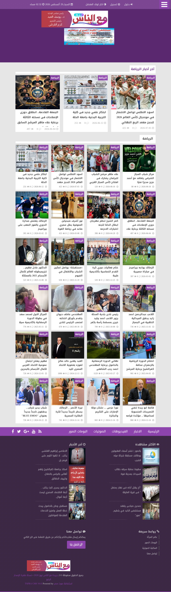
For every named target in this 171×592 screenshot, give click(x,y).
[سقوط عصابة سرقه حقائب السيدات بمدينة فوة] (151, 482)
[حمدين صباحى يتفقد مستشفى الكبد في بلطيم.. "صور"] (151, 519)
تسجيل (113, 4)
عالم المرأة (152, 537)
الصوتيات (100, 431)
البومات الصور (78, 431)
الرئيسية (153, 431)
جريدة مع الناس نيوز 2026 (46, 575)
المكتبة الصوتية (149, 548)
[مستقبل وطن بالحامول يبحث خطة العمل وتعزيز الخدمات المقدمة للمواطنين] (77, 519)
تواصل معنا (152, 553)
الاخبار (138, 431)
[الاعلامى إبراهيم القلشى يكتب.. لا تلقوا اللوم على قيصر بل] (77, 464)
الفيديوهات (120, 431)
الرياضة (147, 138)
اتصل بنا (74, 544)
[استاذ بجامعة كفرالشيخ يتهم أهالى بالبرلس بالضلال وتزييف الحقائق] (77, 482)
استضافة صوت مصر (62, 583)
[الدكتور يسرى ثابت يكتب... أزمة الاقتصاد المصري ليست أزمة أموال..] (77, 500)
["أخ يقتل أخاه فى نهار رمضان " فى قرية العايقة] (151, 500)
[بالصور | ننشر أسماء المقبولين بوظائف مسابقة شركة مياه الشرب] (151, 464)
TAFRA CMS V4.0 (34, 583)
